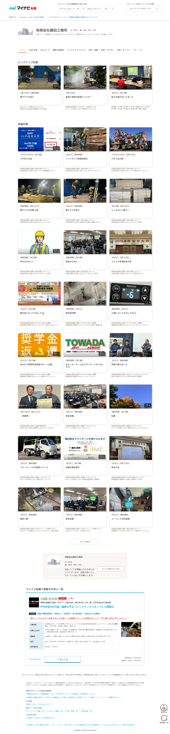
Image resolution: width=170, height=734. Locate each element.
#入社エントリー (40, 529)
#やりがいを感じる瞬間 (43, 323)
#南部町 (137, 107)
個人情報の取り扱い (43, 725)
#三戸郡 (119, 107)
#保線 (93, 222)
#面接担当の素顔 (25, 325)
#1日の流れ (43, 109)
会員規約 (30, 725)
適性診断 (84, 694)
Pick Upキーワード (46, 704)
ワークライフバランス (76, 50)
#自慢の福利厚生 (71, 107)
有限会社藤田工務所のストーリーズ (83, 17)
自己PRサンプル (63, 694)
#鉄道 (144, 109)
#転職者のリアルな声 (118, 531)
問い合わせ (69, 725)
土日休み (38, 718)
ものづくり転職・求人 (55, 711)
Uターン (93, 694)
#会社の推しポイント (42, 169)
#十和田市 (126, 109)
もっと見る (85, 541)
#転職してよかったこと (88, 426)
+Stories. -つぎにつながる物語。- (32, 17)
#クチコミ (97, 171)
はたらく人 (45, 50)
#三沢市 (119, 109)
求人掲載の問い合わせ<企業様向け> (88, 725)
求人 (34, 704)
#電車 (140, 109)
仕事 (64, 697)
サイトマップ (57, 725)
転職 (28, 704)
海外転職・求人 (87, 711)
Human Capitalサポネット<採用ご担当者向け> (120, 725)
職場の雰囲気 (58, 50)
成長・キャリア (123, 50)
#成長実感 (114, 479)
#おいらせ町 (145, 107)
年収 (48, 697)
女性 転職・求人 (73, 711)
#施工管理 (54, 531)
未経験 (29, 718)
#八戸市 (131, 107)
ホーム (22, 49)
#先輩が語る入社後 (26, 171)
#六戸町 (113, 109)
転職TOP (12, 17)
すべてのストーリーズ (57, 17)
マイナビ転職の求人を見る (111, 569)
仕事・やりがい (107, 50)
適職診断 (56, 697)
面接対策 (72, 697)
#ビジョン (47, 531)
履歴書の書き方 (32, 694)
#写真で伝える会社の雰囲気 (29, 109)
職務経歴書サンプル (47, 694)
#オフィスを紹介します (73, 109)
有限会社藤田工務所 (74, 557)
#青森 (117, 376)
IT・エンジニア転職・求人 (36, 711)
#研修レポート (52, 529)
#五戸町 (125, 107)
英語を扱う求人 (49, 718)
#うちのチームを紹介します (86, 107)
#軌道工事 (134, 109)
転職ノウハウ (82, 697)
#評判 (35, 222)
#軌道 (88, 222)
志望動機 (75, 694)
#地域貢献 (45, 171)
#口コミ (52, 171)
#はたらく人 (24, 107)
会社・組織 (93, 50)
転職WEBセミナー (115, 697)
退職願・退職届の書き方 (35, 697)
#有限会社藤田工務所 (27, 169)
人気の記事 (32, 50)
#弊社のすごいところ (36, 107)
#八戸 (122, 376)
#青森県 (113, 107)
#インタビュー (137, 325)
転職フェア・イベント (98, 697)
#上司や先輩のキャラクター (135, 477)
